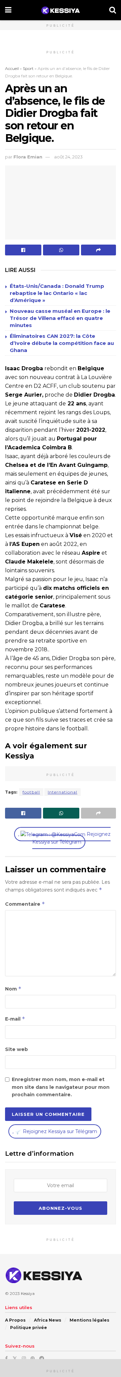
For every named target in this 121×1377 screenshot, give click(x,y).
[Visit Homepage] (60, 10)
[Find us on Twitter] (14, 1358)
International (62, 792)
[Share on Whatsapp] (61, 250)
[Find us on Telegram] (41, 1358)
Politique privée (28, 1327)
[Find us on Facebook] (6, 1358)
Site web (16, 1049)
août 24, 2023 (68, 156)
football (31, 792)
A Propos (15, 1320)
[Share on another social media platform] (98, 250)
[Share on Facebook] (23, 250)
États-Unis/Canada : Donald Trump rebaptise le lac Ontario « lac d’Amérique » (57, 293)
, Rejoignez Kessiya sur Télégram (64, 838)
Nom (13, 988)
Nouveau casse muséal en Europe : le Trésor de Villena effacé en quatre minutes (60, 318)
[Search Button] (112, 10)
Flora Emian (27, 156)
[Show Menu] (8, 10)
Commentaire (25, 904)
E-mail (15, 1019)
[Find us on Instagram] (24, 1358)
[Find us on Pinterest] (33, 1358)
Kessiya (28, 1293)
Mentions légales (89, 1320)
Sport (28, 68)
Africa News (47, 1320)
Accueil (12, 68)
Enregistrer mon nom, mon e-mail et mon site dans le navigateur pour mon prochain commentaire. (61, 1087)
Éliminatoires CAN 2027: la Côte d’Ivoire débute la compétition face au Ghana (62, 343)
